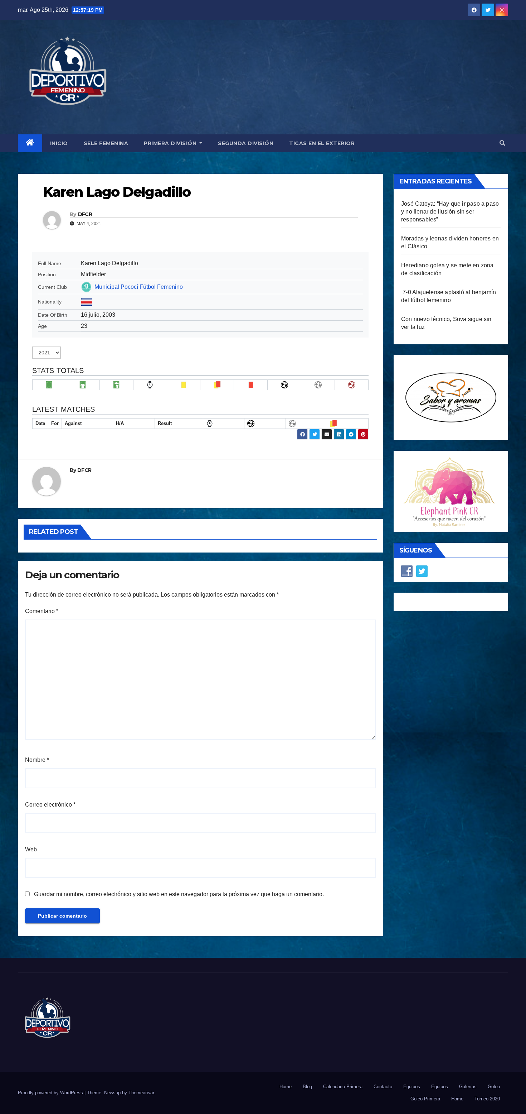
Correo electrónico (50, 805)
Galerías (468, 1086)
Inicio (59, 143)
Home (285, 1086)
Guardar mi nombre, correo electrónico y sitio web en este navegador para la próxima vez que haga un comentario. (179, 894)
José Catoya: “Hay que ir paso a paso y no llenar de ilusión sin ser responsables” (450, 212)
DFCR (85, 214)
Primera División (171, 143)
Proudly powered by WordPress (51, 1092)
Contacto (383, 1086)
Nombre (37, 760)
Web (31, 849)
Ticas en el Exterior (322, 143)
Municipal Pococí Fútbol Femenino (138, 287)
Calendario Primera (342, 1086)
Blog (307, 1086)
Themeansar (141, 1092)
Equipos (411, 1086)
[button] (502, 143)
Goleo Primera (425, 1098)
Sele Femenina (106, 143)
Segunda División (245, 143)
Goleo (494, 1086)
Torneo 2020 (487, 1098)
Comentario (41, 611)
